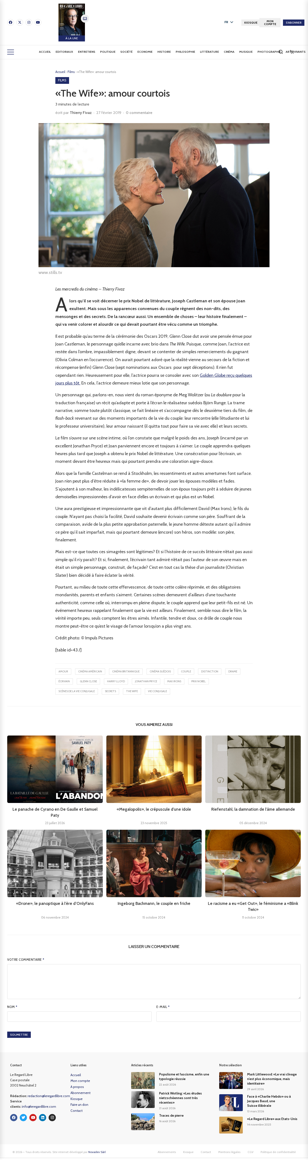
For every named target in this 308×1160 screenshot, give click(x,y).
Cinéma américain (90, 671)
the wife (132, 691)
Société (126, 51)
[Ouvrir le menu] (10, 52)
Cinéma (229, 51)
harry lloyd (116, 681)
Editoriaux (64, 51)
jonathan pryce (146, 681)
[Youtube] (38, 22)
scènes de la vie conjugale (76, 691)
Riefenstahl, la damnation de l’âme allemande (253, 809)
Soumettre (19, 1034)
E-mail (163, 1007)
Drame (232, 671)
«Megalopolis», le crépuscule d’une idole (154, 809)
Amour (63, 671)
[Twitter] (23, 1117)
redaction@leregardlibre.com (49, 1096)
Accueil (45, 51)
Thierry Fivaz (81, 112)
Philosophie (185, 51)
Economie (145, 51)
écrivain (64, 681)
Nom (12, 1007)
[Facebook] (10, 22)
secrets (110, 691)
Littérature (209, 51)
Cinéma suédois (160, 671)
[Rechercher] (280, 51)
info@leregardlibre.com (39, 1106)
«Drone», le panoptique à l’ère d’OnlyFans (55, 903)
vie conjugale (157, 691)
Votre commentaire (26, 959)
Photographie (269, 51)
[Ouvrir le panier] (292, 52)
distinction (209, 671)
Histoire (164, 51)
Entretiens (86, 51)
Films (72, 72)
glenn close (88, 681)
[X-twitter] (19, 22)
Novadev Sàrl (97, 1152)
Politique (108, 51)
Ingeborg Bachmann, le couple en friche (154, 903)
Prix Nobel (198, 681)
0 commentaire (139, 112)
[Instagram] (29, 22)
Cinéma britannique (126, 671)
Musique (246, 51)
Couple (186, 671)
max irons (174, 681)
